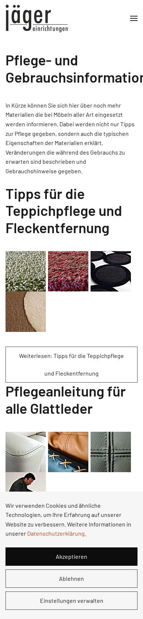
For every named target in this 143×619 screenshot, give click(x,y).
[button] (134, 18)
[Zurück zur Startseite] (37, 18)
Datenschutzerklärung (56, 533)
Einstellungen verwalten (71, 600)
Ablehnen (71, 578)
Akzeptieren (71, 556)
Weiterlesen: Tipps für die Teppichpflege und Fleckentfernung (71, 364)
